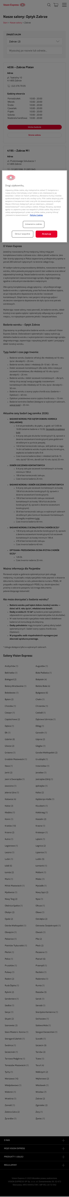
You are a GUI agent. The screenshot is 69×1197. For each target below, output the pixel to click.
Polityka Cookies (36, 215)
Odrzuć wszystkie (22, 234)
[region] (34, 206)
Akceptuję (46, 234)
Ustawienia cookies (33, 224)
